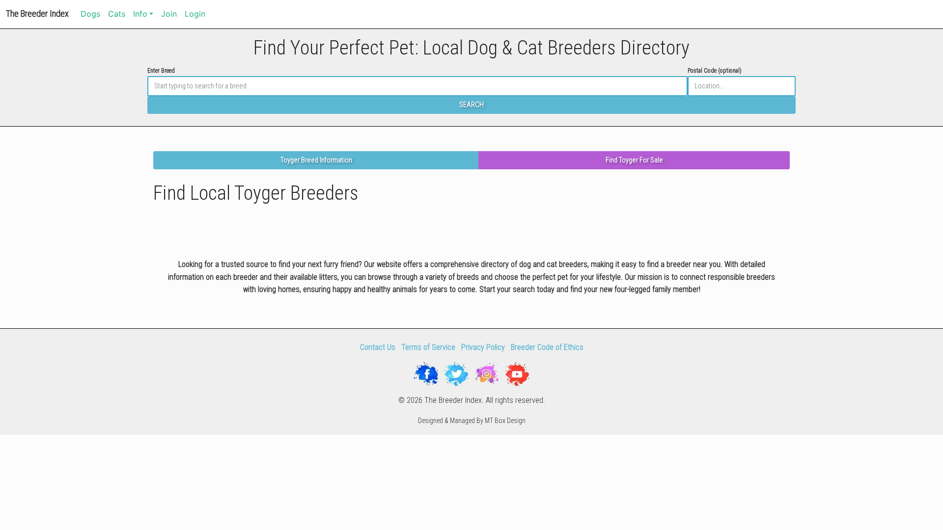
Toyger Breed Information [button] (316, 160)
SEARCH (471, 105)
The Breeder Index (37, 13)
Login (195, 14)
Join (169, 14)
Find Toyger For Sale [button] (634, 160)
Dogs (90, 14)
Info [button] (140, 14)
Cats (116, 14)
